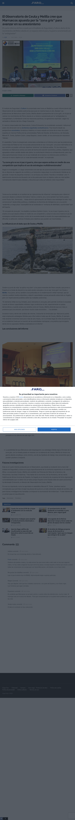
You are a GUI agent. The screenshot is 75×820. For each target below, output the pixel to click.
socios (21, 397)
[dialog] (37, 410)
